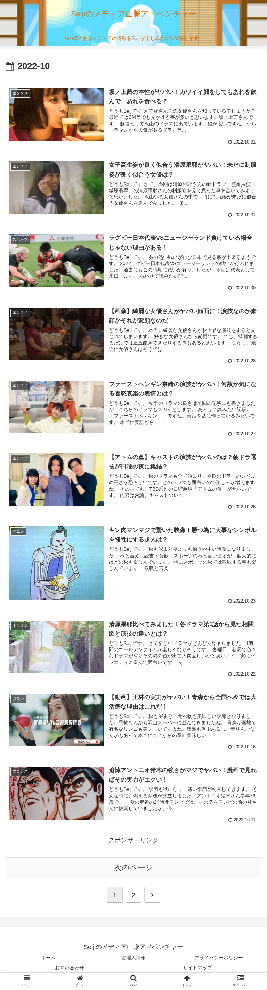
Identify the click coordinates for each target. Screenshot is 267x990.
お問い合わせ (69, 968)
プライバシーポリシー (218, 957)
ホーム (48, 957)
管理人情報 (133, 957)
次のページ (133, 867)
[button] (247, 719)
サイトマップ (197, 968)
